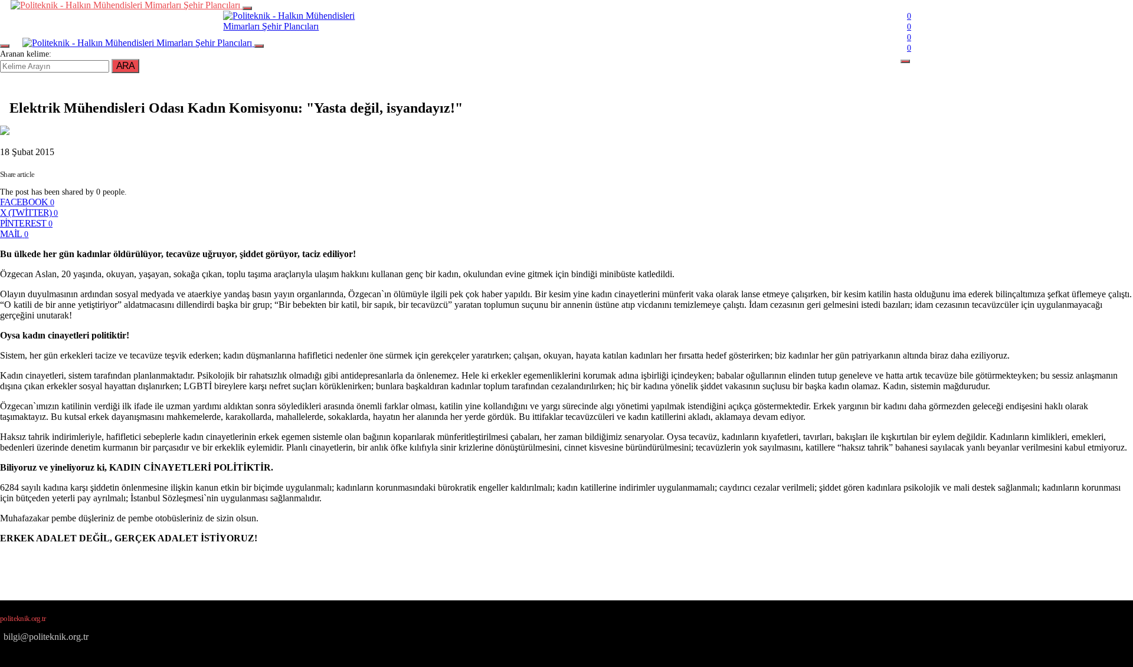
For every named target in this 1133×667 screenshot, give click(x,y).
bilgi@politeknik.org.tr (46, 637)
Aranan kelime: (25, 54)
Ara (125, 66)
